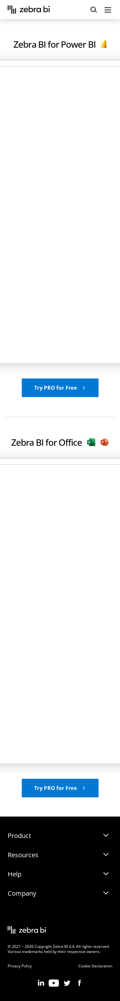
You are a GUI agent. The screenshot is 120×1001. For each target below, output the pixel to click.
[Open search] (93, 10)
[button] (60, 387)
